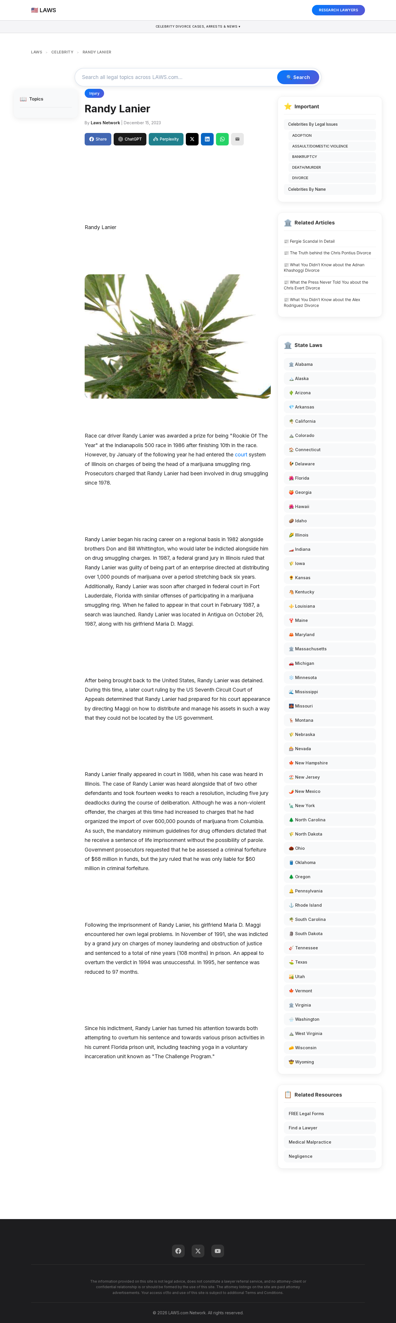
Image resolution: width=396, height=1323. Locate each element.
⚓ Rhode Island (305, 905)
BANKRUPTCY (304, 156)
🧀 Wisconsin (303, 1047)
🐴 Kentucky (301, 591)
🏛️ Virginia (300, 1004)
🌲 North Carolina (307, 819)
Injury (94, 93)
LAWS (36, 52)
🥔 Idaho (298, 520)
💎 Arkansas (301, 406)
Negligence (301, 1156)
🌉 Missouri (301, 705)
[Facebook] (178, 1251)
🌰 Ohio (297, 848)
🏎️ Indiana (299, 549)
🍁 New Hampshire (308, 762)
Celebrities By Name (307, 189)
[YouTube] (217, 1251)
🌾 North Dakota (305, 833)
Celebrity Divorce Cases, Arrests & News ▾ (198, 26)
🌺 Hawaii (299, 506)
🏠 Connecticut (305, 449)
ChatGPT (133, 138)
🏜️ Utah (297, 976)
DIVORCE (300, 178)
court (241, 454)
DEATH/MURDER (306, 167)
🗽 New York (302, 805)
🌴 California (302, 421)
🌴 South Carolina (307, 919)
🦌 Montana (301, 720)
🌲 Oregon (299, 876)
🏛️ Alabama (301, 364)
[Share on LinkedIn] (207, 139)
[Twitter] (198, 1251)
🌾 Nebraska (302, 734)
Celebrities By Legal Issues (313, 124)
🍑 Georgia (300, 492)
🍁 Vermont (300, 990)
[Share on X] (192, 139)
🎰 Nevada (300, 748)
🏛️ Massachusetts (308, 648)
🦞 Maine (298, 620)
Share (101, 138)
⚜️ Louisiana (302, 606)
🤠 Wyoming (301, 1061)
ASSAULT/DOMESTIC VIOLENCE (320, 146)
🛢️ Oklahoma (302, 862)
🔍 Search (298, 77)
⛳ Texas (298, 962)
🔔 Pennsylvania (306, 890)
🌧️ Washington (304, 1019)
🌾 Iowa (297, 563)
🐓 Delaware (302, 463)
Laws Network (105, 122)
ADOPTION (302, 135)
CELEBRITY (62, 52)
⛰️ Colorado (301, 435)
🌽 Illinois (298, 534)
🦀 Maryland (302, 634)
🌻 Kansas (299, 577)
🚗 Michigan (301, 663)
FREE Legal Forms (306, 1113)
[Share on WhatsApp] (222, 139)
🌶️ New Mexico (304, 791)
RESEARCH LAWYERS (338, 10)
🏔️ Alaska (299, 378)
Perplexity (169, 138)
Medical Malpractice (310, 1142)
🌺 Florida (299, 478)
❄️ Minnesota (303, 677)
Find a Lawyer (303, 1127)
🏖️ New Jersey (304, 777)
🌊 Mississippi (303, 691)
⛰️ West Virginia (305, 1033)
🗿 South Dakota (306, 933)
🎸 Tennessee (303, 947)
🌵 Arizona (300, 392)
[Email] (237, 139)
